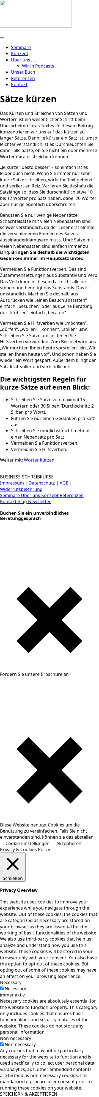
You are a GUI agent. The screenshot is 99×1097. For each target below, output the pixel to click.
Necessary (15, 988)
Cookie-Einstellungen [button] (28, 843)
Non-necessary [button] (15, 1038)
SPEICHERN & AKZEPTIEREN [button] (28, 1094)
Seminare (21, 47)
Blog (23, 501)
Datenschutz (42, 483)
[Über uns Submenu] (33, 61)
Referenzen (23, 78)
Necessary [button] (10, 982)
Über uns (21, 60)
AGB (64, 483)
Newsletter (39, 501)
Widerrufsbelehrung (21, 489)
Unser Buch (23, 72)
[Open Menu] (2, 38)
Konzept (19, 53)
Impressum (12, 483)
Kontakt (9, 501)
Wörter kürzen (39, 460)
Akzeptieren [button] (68, 843)
